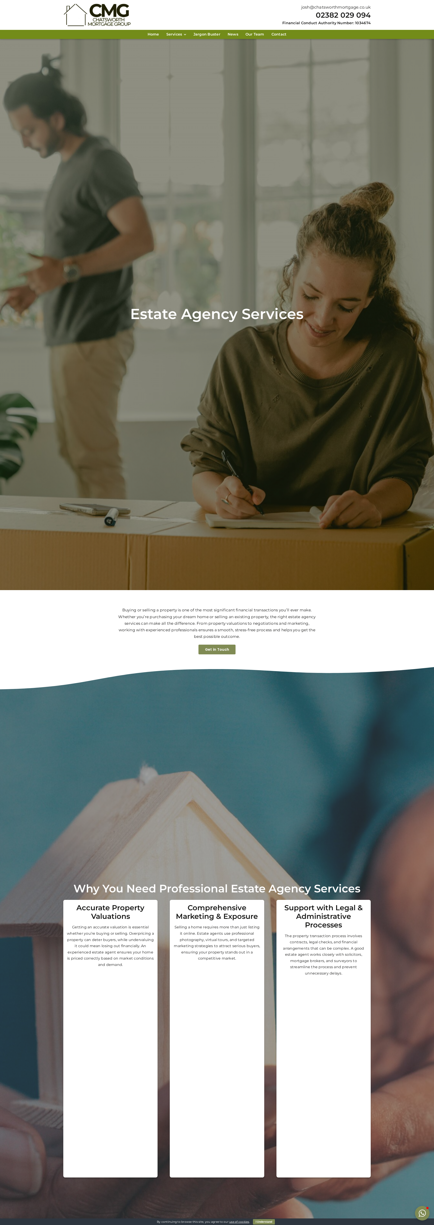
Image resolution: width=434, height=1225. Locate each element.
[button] (422, 1213)
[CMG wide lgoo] (97, 5)
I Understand (264, 1221)
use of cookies (239, 1221)
